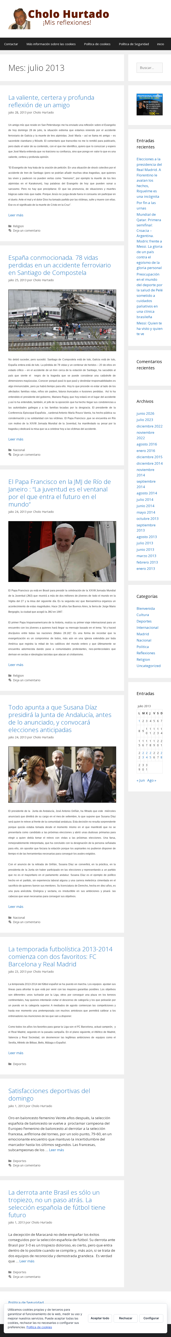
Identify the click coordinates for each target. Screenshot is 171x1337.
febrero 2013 (147, 562)
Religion (18, 226)
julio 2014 (145, 499)
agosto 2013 (147, 536)
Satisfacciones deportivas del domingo (49, 1094)
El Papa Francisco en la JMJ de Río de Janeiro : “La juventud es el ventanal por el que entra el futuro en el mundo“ (59, 492)
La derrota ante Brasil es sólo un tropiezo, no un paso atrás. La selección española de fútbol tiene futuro (57, 1203)
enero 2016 (146, 450)
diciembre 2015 (150, 456)
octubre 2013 (148, 518)
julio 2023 (145, 419)
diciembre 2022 (150, 426)
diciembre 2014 (150, 463)
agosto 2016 (147, 444)
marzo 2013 (146, 555)
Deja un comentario (26, 230)
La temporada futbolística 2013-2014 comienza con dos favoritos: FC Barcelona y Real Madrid (60, 956)
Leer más (15, 215)
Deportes (19, 1064)
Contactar (11, 44)
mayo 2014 (146, 512)
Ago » (151, 780)
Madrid (143, 634)
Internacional (147, 627)
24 (146, 755)
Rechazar (125, 1318)
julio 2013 (145, 543)
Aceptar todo (100, 1318)
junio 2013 (145, 549)
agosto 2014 (147, 493)
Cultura (143, 614)
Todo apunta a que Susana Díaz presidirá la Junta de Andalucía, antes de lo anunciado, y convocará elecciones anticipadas (59, 718)
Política (143, 646)
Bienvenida (146, 608)
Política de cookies (97, 44)
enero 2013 (146, 568)
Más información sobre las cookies (51, 44)
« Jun (141, 780)
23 (143, 755)
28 (161, 755)
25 (150, 755)
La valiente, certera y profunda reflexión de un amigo (51, 101)
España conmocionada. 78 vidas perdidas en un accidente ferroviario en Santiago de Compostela (59, 265)
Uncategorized (149, 665)
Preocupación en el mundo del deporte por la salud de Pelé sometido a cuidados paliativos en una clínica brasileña (150, 295)
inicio (160, 44)
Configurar (151, 1318)
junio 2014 (145, 505)
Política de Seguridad (134, 44)
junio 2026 (145, 413)
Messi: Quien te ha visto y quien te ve (149, 328)
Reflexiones (146, 653)
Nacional (19, 450)
